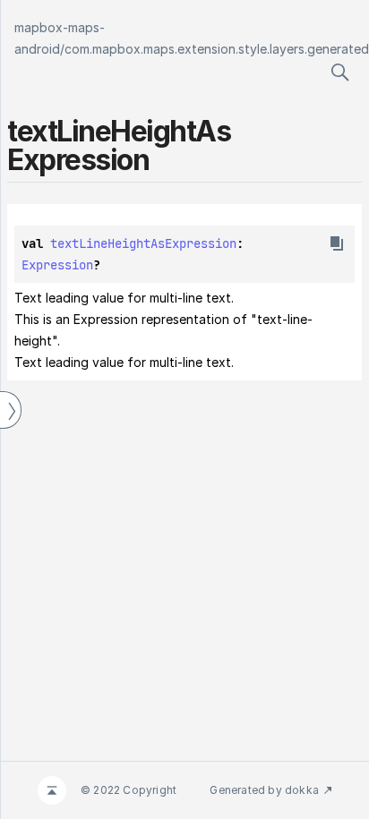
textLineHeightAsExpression (143, 243)
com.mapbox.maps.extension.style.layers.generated (216, 48)
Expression (57, 265)
